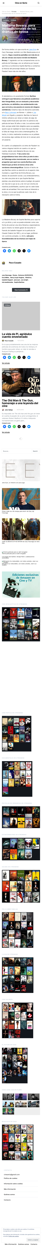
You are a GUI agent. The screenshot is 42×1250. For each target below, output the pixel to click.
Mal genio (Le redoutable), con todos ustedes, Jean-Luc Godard (19, 564)
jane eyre (17, 280)
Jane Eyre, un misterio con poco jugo (13, 482)
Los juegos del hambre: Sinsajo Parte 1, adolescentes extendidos (18, 557)
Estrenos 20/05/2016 (25, 275)
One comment (24, 40)
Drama (15, 275)
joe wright (24, 280)
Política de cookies (10, 1178)
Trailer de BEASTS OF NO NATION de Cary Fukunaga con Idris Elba (20, 542)
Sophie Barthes (19, 282)
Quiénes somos (9, 1194)
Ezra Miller (5, 277)
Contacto (7, 1200)
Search (35, 451)
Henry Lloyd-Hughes (17, 277)
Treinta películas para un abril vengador (14, 553)
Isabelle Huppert (7, 280)
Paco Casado (13, 37)
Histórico (28, 277)
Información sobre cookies (13, 1184)
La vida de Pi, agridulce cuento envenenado (17, 335)
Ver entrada (6, 363)
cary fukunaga (7, 275)
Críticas (13, 20)
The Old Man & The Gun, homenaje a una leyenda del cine (20, 403)
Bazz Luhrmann (11, 112)
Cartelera (6, 20)
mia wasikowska (7, 282)
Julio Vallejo (9, 410)
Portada (14, 11)
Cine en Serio (21, 3)
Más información (10, 1189)
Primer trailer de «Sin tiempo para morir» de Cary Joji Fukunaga (18, 512)
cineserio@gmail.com (12, 1174)
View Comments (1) (21, 290)
